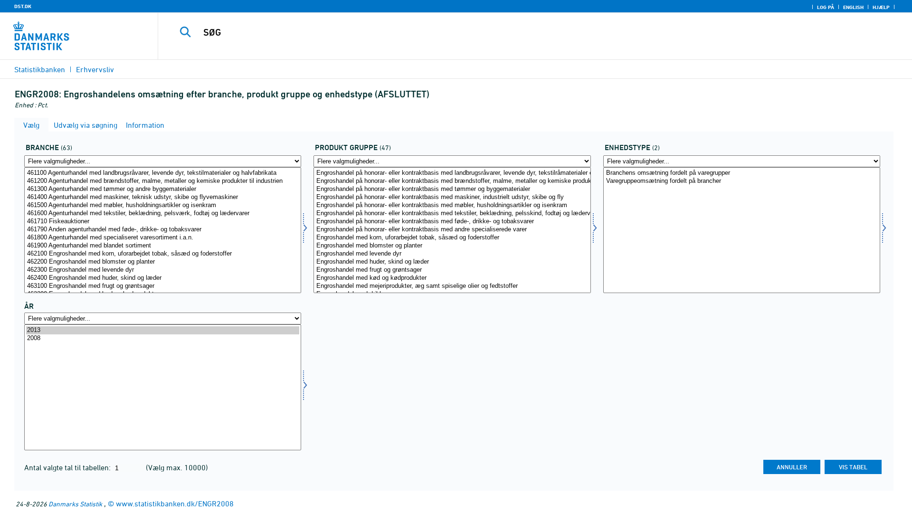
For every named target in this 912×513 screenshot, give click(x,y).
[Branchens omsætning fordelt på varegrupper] (741, 173)
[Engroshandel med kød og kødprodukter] (452, 278)
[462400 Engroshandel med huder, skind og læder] (162, 278)
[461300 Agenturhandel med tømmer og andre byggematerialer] (162, 189)
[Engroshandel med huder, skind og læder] (452, 262)
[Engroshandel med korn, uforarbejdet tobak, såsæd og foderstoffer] (452, 238)
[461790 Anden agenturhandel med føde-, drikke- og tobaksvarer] (162, 230)
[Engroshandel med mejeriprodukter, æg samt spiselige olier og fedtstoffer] (452, 286)
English (853, 7)
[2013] (162, 330)
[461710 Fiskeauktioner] (162, 222)
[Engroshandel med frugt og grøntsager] (452, 270)
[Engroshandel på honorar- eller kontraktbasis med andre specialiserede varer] (452, 230)
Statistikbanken (39, 69)
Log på (825, 7)
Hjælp (881, 7)
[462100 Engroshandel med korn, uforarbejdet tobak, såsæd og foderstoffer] (162, 254)
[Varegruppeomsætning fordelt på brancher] (741, 181)
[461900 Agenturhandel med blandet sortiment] (162, 246)
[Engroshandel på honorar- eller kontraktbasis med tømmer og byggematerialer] (452, 189)
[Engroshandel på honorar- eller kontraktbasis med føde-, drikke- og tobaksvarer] (452, 222)
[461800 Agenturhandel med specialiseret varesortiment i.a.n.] (162, 238)
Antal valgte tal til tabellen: (68, 467)
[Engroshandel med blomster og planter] (452, 246)
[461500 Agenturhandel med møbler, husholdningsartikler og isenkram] (162, 205)
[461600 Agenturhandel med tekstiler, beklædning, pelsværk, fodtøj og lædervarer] (162, 213)
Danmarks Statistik (75, 504)
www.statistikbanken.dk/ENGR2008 (175, 503)
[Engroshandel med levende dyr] (452, 254)
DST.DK (22, 6)
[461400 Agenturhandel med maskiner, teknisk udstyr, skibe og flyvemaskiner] (162, 197)
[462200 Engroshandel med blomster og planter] (162, 262)
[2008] (162, 338)
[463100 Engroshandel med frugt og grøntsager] (162, 286)
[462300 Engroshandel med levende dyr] (162, 270)
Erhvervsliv (95, 69)
